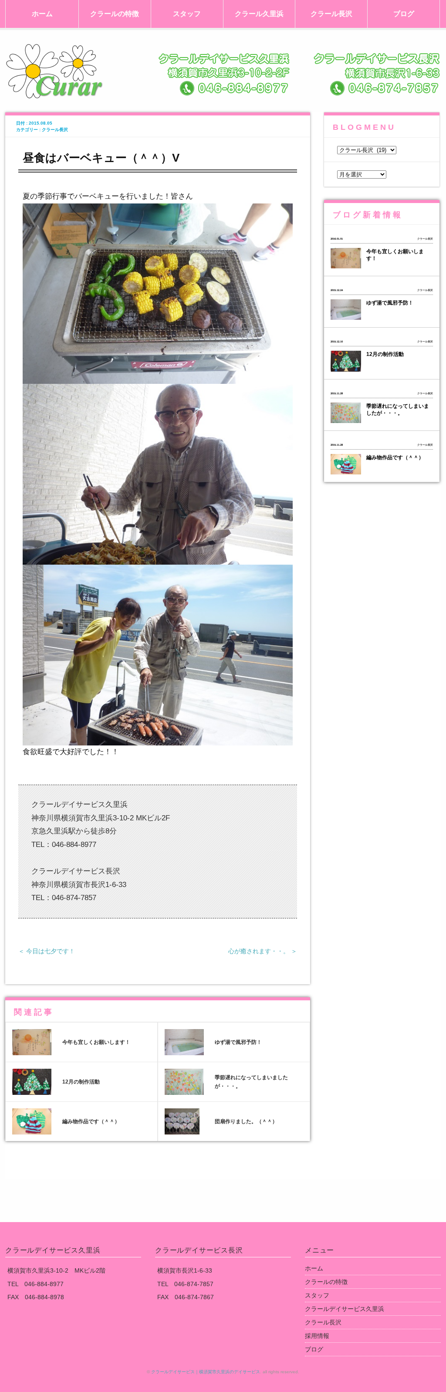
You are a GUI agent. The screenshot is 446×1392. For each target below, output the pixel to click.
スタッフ (187, 13)
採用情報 (317, 1335)
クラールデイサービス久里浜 (344, 1308)
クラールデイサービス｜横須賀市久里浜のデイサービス (205, 1371)
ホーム (42, 13)
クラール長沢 (331, 13)
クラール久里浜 (259, 13)
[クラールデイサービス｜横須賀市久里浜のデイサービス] (223, 52)
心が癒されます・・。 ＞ (262, 951)
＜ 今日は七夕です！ (46, 951)
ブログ (403, 13)
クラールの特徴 (114, 13)
